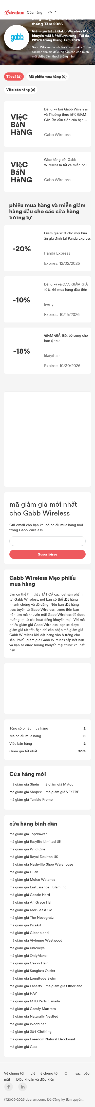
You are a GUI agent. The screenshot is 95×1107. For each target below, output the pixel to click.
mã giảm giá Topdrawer (28, 833)
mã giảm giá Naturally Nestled (33, 1016)
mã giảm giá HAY (23, 993)
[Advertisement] (47, 439)
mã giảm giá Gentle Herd (29, 894)
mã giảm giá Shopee (25, 791)
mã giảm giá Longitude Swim (32, 978)
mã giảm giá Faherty (25, 985)
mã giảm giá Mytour (59, 784)
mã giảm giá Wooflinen (28, 1023)
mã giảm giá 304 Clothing (30, 1031)
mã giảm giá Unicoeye (27, 947)
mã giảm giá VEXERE (62, 791)
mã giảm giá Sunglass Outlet (32, 970)
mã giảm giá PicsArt (25, 925)
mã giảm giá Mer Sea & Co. (31, 909)
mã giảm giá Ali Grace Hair (31, 902)
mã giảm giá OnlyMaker (28, 955)
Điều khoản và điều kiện (35, 1079)
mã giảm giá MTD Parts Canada (34, 1001)
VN (49, 11)
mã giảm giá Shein (24, 784)
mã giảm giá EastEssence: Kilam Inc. (38, 887)
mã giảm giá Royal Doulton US (33, 856)
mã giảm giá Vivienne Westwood (35, 940)
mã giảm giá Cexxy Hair (28, 963)
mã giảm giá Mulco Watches (32, 879)
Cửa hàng (34, 12)
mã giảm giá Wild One (27, 849)
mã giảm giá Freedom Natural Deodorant (42, 1039)
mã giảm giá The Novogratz (31, 917)
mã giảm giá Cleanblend (29, 932)
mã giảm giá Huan (23, 871)
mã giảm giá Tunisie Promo (31, 799)
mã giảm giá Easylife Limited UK (35, 841)
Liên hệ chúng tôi (45, 1073)
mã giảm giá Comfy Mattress (32, 1008)
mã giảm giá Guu (23, 1046)
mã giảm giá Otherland (64, 985)
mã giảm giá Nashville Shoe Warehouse (41, 864)
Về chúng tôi (14, 1073)
